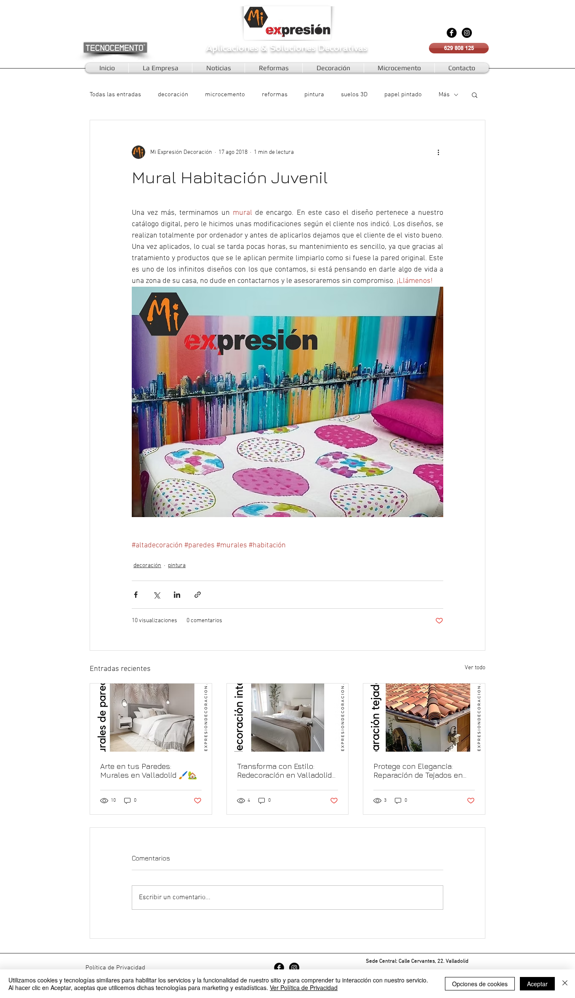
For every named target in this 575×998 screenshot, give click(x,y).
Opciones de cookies (480, 984)
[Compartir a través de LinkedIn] (177, 595)
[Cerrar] (565, 983)
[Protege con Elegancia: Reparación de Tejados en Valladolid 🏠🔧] (424, 718)
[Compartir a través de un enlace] (198, 595)
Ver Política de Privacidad (304, 987)
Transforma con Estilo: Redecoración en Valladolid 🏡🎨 (284, 770)
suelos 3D (354, 94)
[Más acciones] (438, 152)
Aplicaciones (233, 48)
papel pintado (403, 94)
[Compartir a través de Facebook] (136, 595)
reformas (275, 94)
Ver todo (475, 667)
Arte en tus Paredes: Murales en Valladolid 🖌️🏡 (148, 770)
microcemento (225, 94)
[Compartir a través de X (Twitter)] (156, 595)
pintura (314, 94)
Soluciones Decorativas (318, 48)
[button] (475, 94)
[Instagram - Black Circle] (467, 33)
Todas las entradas (115, 94)
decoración (173, 94)
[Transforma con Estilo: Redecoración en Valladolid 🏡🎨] (288, 718)
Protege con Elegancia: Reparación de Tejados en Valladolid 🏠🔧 (418, 770)
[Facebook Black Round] (452, 33)
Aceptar (537, 984)
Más (444, 94)
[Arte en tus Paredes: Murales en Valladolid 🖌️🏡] (151, 718)
